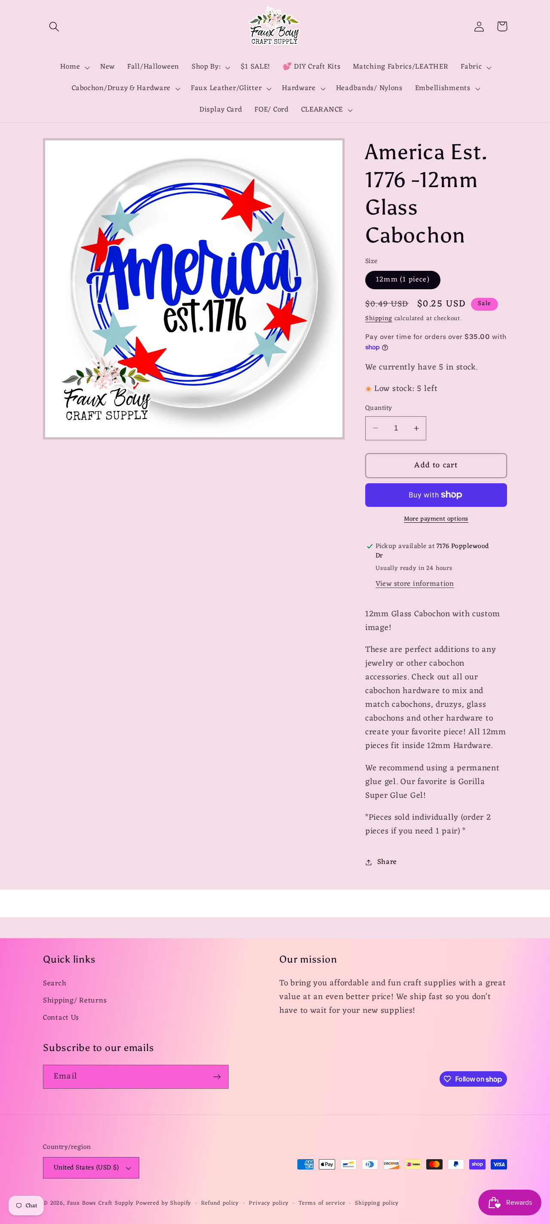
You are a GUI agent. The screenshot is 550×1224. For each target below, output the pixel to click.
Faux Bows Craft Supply (100, 1203)
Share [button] (387, 862)
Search (54, 984)
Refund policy (220, 1203)
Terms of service (322, 1203)
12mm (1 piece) (403, 279)
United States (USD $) (86, 1168)
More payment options (436, 519)
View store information (415, 584)
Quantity (378, 408)
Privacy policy (269, 1203)
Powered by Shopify (163, 1203)
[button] (54, 26)
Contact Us (61, 1018)
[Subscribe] (216, 1077)
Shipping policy (377, 1203)
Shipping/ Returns (75, 1000)
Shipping (378, 318)
